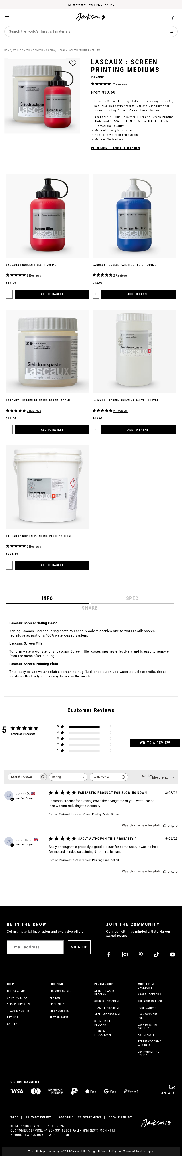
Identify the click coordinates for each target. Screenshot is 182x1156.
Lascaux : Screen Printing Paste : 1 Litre (125, 400)
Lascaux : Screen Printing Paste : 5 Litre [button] (95, 814)
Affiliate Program (107, 1014)
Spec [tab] (132, 598)
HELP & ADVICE (16, 991)
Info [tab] (47, 598)
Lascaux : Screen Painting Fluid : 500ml (124, 265)
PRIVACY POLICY (38, 1117)
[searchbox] (23, 776)
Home (7, 50)
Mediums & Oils (45, 50)
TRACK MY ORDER (18, 1010)
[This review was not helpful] (172, 825)
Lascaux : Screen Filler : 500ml (31, 265)
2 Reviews (120, 84)
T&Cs (14, 1117)
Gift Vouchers (59, 1010)
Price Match (58, 1004)
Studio (17, 50)
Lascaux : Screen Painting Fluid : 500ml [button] (95, 860)
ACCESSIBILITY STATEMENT (80, 1117)
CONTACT (13, 1024)
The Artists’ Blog (150, 1001)
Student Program (106, 1001)
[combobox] (85, 31)
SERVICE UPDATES (18, 1004)
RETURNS (12, 1017)
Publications (147, 1007)
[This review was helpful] (164, 825)
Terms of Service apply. (138, 1151)
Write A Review (155, 743)
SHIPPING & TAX (17, 997)
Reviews (55, 997)
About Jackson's (149, 994)
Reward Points (60, 1017)
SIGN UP (79, 947)
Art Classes (146, 1034)
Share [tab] (90, 608)
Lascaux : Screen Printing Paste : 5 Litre (39, 536)
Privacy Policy (107, 1151)
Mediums (29, 50)
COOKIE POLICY (120, 1117)
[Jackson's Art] (91, 17)
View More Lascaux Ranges (115, 148)
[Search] (171, 31)
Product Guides (60, 991)
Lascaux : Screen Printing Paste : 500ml (38, 400)
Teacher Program (106, 1007)
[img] (92, 83)
